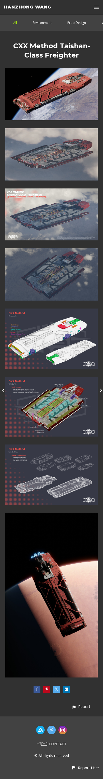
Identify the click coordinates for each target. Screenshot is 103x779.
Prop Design (76, 22)
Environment (42, 22)
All (15, 22)
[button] (80, 706)
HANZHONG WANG (27, 7)
